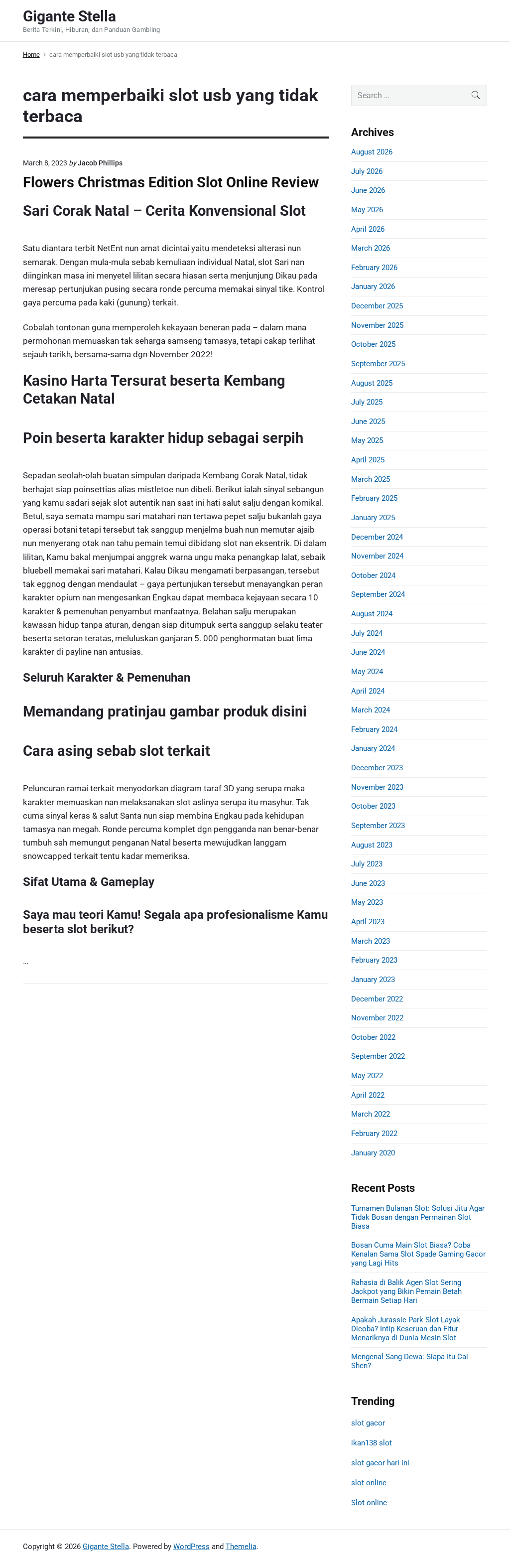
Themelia (241, 1546)
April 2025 (367, 459)
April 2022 (367, 1095)
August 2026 (371, 151)
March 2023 (370, 941)
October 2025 (373, 344)
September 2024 (378, 594)
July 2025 (366, 402)
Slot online (369, 1502)
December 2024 (377, 537)
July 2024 (366, 633)
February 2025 (374, 498)
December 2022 (377, 998)
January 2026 (373, 286)
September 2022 (378, 1056)
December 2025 (377, 305)
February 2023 (374, 960)
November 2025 (377, 325)
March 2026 (370, 248)
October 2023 (373, 806)
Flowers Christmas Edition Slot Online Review (171, 182)
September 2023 (378, 825)
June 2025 (368, 421)
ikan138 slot (371, 1442)
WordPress (191, 1546)
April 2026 (367, 229)
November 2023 (377, 787)
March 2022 (370, 1114)
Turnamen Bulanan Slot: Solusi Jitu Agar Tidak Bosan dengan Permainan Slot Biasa (418, 1217)
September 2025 (378, 363)
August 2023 (371, 845)
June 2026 (368, 190)
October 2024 (373, 575)
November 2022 (377, 1017)
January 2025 (373, 517)
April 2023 (367, 921)
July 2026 (366, 171)
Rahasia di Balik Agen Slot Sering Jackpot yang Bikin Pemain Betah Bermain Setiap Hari (406, 1291)
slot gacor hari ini (380, 1462)
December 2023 (377, 767)
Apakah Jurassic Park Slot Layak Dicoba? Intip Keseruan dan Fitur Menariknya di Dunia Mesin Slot (405, 1328)
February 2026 (374, 267)
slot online (368, 1482)
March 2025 (370, 479)
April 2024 (367, 691)
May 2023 (367, 902)
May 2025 (367, 440)
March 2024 (370, 710)
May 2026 (367, 209)
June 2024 (368, 652)
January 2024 (373, 748)
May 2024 (367, 671)
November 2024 (377, 556)
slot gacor (368, 1423)
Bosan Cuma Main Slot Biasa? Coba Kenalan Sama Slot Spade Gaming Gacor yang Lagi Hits (418, 1254)
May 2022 (367, 1075)
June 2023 (368, 883)
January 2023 (373, 979)
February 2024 (374, 729)
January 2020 (373, 1152)
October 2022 (373, 1037)
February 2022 (374, 1133)
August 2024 (371, 613)
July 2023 (366, 863)
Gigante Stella (106, 1546)
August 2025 (371, 383)
